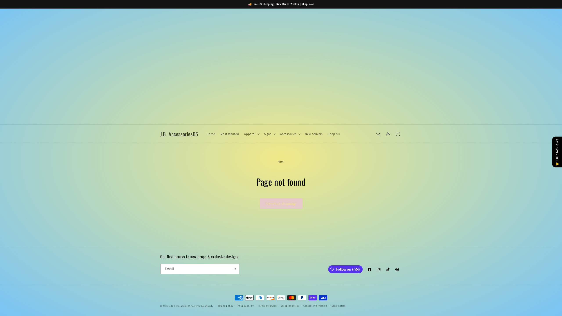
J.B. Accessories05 (179, 305)
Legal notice (338, 305)
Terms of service (267, 305)
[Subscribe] (234, 269)
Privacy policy (246, 305)
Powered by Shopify (202, 305)
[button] (251, 133)
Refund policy (225, 305)
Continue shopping (281, 203)
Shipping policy (290, 305)
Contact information (315, 305)
